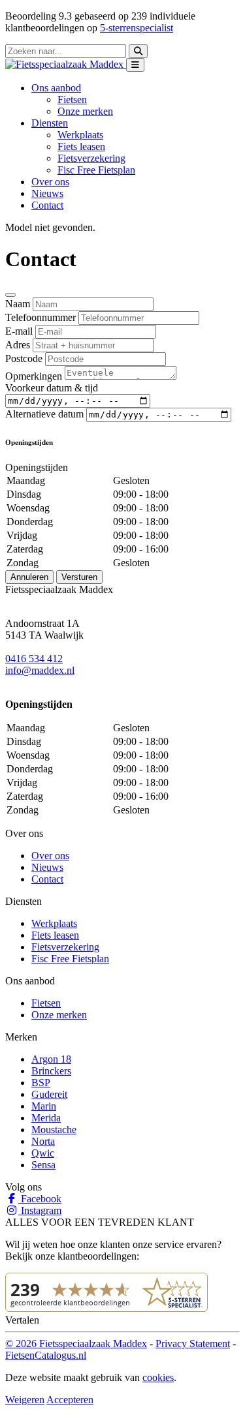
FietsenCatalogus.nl (45, 1355)
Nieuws (47, 193)
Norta (43, 1141)
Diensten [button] (49, 123)
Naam (17, 303)
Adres (17, 344)
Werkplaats (80, 134)
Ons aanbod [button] (56, 87)
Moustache (53, 1129)
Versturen (79, 577)
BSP (40, 1082)
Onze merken (85, 111)
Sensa (43, 1164)
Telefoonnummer (40, 317)
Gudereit (49, 1094)
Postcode (23, 358)
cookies (158, 1377)
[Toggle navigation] (135, 65)
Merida (46, 1117)
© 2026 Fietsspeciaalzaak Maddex (76, 1343)
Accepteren (69, 1399)
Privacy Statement (192, 1343)
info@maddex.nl (39, 670)
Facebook (39, 1198)
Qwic (42, 1153)
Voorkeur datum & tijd (51, 387)
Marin (43, 1106)
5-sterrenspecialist (136, 27)
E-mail (19, 331)
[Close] (10, 295)
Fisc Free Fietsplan (96, 169)
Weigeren (24, 1399)
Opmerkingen (33, 376)
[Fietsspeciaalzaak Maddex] (65, 64)
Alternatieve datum (44, 413)
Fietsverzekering (91, 158)
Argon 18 (51, 1059)
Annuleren (29, 577)
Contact (47, 205)
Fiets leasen (81, 146)
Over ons (50, 181)
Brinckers (51, 1070)
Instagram (39, 1210)
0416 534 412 (34, 658)
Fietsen (72, 99)
